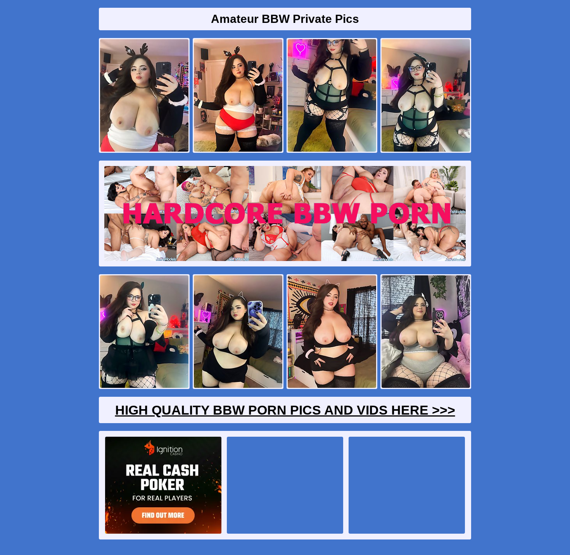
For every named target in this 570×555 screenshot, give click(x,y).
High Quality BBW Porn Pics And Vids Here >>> (285, 410)
